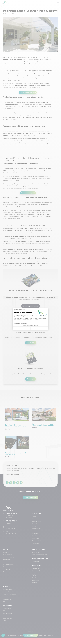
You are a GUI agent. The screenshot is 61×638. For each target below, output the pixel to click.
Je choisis (21, 328)
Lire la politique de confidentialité (21, 323)
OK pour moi (39, 328)
